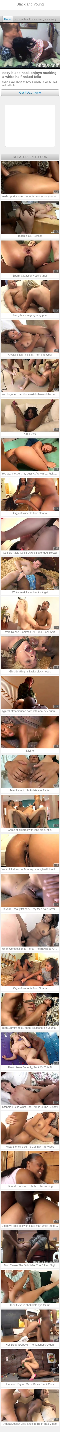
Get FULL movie (30, 92)
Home (7, 19)
